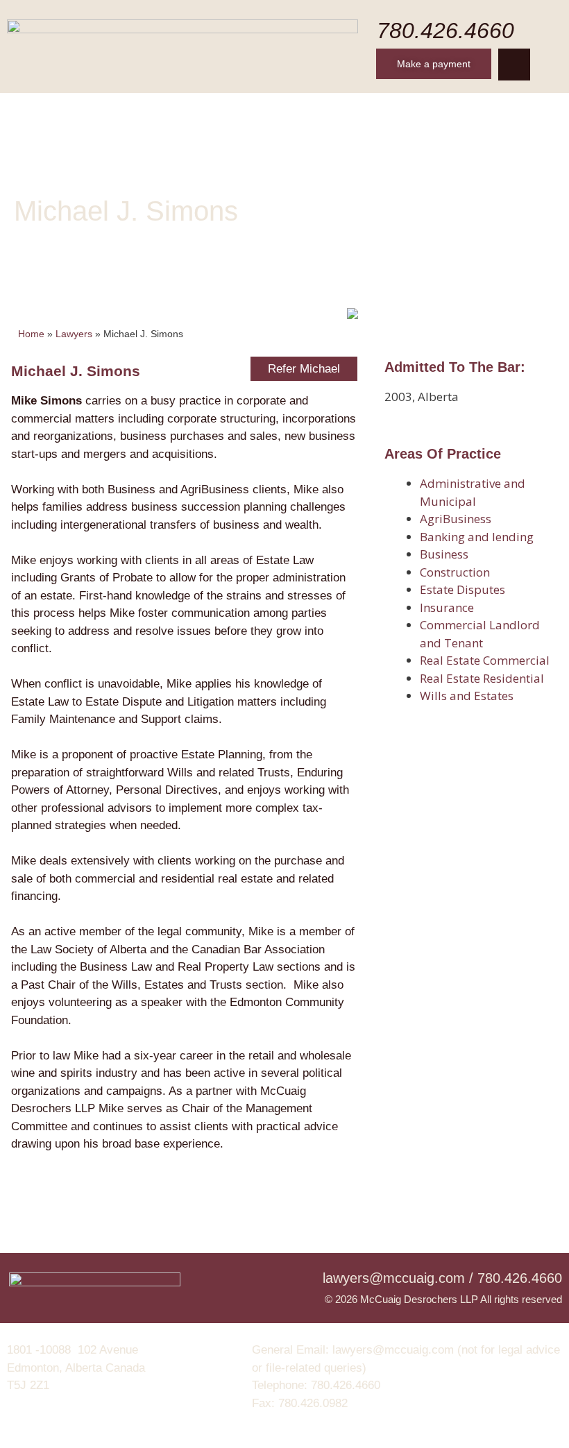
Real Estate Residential (482, 678)
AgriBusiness (455, 519)
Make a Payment (285, 144)
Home (62, 110)
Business (444, 554)
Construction (455, 572)
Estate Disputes (462, 589)
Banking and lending (477, 537)
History (124, 110)
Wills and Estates (466, 696)
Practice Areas (283, 110)
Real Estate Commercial (485, 660)
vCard (246, 279)
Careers (373, 110)
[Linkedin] (514, 64)
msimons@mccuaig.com (78, 279)
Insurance (447, 607)
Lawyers (194, 110)
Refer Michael (304, 368)
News (436, 110)
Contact (498, 110)
